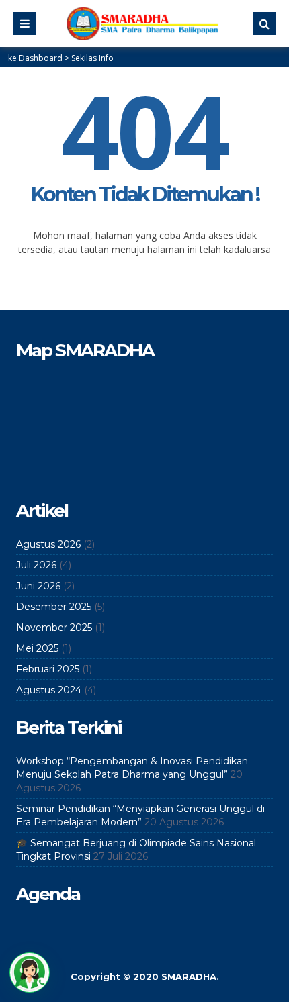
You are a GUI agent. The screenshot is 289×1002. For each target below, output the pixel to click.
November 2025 (54, 627)
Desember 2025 (53, 607)
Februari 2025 (47, 669)
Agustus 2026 (48, 544)
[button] (29, 972)
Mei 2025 (37, 648)
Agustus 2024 (48, 690)
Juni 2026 (38, 586)
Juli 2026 (36, 565)
